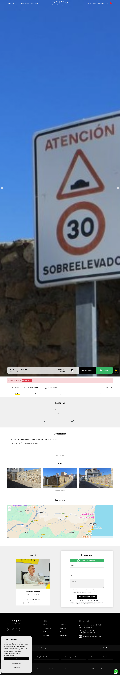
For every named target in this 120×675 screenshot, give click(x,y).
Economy (102, 394)
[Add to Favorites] (72, 370)
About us (16, 3)
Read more (60, 455)
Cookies (38, 648)
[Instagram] (13, 629)
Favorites (63, 635)
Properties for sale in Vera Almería (100, 657)
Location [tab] (81, 394)
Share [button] (17, 387)
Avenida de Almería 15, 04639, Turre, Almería (92, 626)
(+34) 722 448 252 (89, 633)
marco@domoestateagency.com (34, 603)
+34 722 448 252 (34, 600)
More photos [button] (60, 491)
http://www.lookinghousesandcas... (27, 443)
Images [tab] (60, 394)
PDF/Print (34, 387)
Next (118, 188)
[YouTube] (18, 629)
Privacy (33, 648)
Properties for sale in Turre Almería (46, 669)
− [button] (9, 510)
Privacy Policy (83, 591)
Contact (101, 3)
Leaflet (89, 537)
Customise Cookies (16, 663)
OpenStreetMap (99, 537)
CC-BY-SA (110, 537)
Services (34, 3)
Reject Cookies (16, 667)
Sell (89, 3)
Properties (25, 3)
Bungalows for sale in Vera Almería (46, 657)
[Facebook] (9, 629)
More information (9, 655)
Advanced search (26, 380)
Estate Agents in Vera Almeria (73, 657)
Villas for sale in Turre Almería (100, 669)
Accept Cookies (16, 659)
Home (9, 3)
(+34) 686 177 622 (89, 631)
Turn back (108, 387)
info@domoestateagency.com (92, 636)
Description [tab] (38, 394)
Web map (43, 648)
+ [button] (9, 507)
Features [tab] (17, 394)
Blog (94, 3)
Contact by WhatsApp (88, 560)
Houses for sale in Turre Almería (73, 669)
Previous (1, 188)
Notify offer (52, 387)
